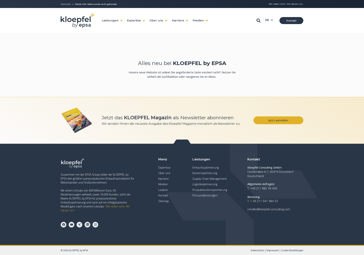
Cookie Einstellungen (292, 250)
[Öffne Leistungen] (121, 20)
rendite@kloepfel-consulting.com (268, 209)
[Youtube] (71, 225)
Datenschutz (257, 250)
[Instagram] (95, 225)
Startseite (66, 4)
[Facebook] (63, 225)
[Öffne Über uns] (166, 20)
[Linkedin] (87, 225)
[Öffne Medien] (207, 20)
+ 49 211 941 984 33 (264, 201)
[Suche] (258, 21)
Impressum (273, 250)
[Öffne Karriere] (187, 20)
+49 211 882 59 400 (263, 188)
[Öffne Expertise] (144, 20)
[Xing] (79, 225)
